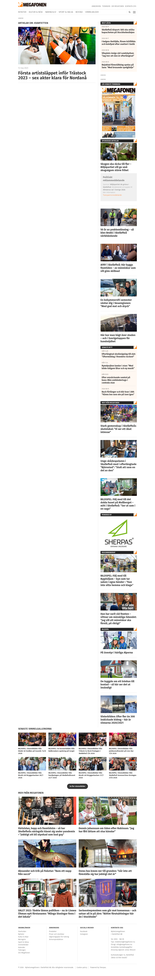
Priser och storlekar (56, 934)
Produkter (53, 931)
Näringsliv (50, 12)
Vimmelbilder (92, 12)
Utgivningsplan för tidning (59, 937)
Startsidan (22, 931)
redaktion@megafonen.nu (125, 942)
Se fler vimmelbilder (77, 786)
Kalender (21, 947)
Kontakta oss (130, 6)
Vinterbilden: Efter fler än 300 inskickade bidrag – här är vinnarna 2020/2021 (118, 719)
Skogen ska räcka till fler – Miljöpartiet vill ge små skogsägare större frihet (116, 167)
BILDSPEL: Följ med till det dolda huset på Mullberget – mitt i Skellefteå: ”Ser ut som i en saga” (118, 504)
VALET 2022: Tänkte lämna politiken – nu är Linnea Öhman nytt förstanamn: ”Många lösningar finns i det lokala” (47, 913)
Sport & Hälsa (66, 12)
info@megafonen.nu (124, 944)
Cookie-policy (82, 967)
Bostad (79, 12)
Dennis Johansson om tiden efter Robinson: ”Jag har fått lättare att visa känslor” (106, 830)
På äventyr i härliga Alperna (117, 652)
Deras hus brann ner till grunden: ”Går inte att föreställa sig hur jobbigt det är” (105, 872)
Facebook (83, 931)
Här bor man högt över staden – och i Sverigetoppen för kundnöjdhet (118, 338)
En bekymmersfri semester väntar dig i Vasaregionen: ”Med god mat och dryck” (116, 303)
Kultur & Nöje (36, 12)
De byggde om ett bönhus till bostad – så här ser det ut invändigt (117, 684)
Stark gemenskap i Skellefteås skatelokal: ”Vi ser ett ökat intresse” (118, 429)
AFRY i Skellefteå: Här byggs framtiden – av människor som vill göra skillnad (118, 268)
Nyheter (22, 12)
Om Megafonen (117, 6)
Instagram (84, 934)
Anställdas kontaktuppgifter (121, 947)
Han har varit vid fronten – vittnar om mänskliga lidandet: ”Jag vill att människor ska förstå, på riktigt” (118, 618)
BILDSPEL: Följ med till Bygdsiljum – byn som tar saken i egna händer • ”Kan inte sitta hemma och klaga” (117, 580)
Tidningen (106, 6)
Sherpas (103, 967)
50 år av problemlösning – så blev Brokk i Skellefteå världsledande (117, 232)
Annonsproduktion (56, 939)
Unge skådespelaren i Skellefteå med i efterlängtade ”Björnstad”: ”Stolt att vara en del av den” (118, 465)
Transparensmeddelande (112, 195)
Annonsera (96, 6)
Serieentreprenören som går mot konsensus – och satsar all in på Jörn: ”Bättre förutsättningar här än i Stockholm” (107, 913)
